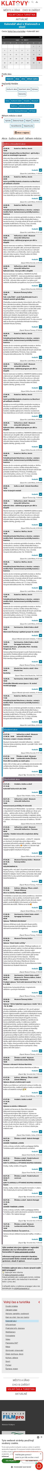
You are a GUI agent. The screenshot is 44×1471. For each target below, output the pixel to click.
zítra (23, 79)
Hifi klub (32, 111)
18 (10, 58)
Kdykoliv (9, 79)
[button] (22, 1467)
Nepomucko (28, 126)
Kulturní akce (12, 89)
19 (16, 58)
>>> (40, 37)
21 (28, 58)
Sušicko (36, 120)
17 (4, 58)
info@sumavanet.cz (21, 1288)
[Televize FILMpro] (13, 1420)
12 (16, 54)
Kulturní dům (16, 101)
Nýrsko (8, 120)
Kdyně (28, 120)
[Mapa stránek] (36, 2)
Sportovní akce (24, 89)
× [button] (41, 1437)
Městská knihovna (26, 106)
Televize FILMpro (8, 1424)
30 (39, 62)
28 (28, 62)
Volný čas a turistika (17, 1302)
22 (33, 58)
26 (16, 62)
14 (28, 54)
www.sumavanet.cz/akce (14, 1275)
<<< (4, 37)
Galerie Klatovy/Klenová (18, 111)
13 (22, 54)
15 (33, 54)
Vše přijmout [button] (11, 1461)
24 (4, 62)
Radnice (14, 106)
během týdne (32, 79)
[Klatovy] (14, 3)
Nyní (21, 37)
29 (33, 62)
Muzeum (35, 101)
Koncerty (22, 94)
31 (4, 67)
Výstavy (35, 89)
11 (10, 54)
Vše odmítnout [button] (32, 1461)
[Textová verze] (41, 2)
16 (39, 54)
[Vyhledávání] (32, 2)
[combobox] (38, 1437)
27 (22, 62)
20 (22, 58)
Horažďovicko (16, 126)
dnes (17, 79)
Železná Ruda (18, 120)
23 (39, 58)
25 (10, 62)
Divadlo (27, 101)
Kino (7, 101)
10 (4, 54)
